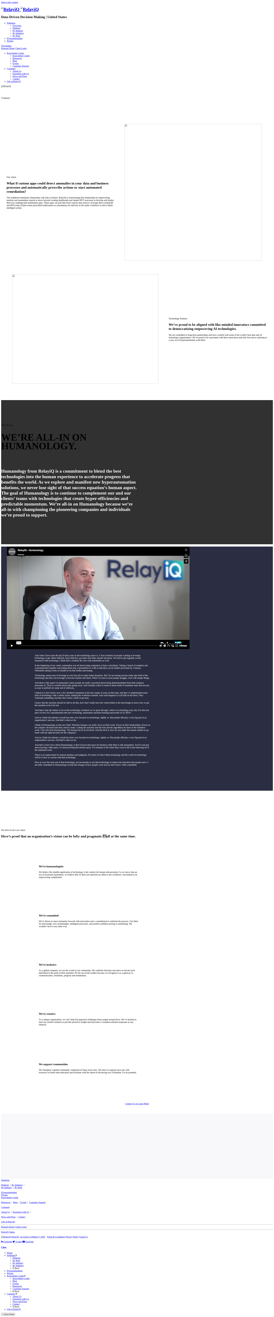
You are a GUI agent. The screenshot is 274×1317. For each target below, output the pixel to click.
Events (23, 1202)
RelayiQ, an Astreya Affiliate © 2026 (28, 1237)
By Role (18, 1187)
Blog (15, 1202)
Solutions (5, 1180)
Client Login (21, 48)
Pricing (4, 1195)
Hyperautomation (9, 1192)
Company (5, 1207)
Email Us (83, 1237)
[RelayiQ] (20, 9)
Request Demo (8, 48)
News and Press (8, 1217)
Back (16, 1268)
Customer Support (37, 1202)
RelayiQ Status (8, 1232)
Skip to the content (9, 2)
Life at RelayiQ (8, 1222)
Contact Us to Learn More (137, 1103)
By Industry (6, 1187)
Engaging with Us (21, 1212)
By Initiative (17, 1185)
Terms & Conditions (56, 1237)
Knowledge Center (9, 1197)
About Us (5, 1212)
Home (9, 1253)
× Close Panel (8, 1314)
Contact (21, 1217)
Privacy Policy (72, 1237)
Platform (5, 1185)
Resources (5, 1202)
